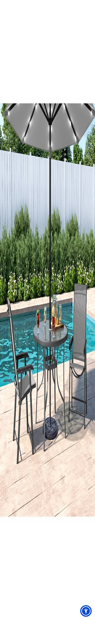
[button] (86, 611)
